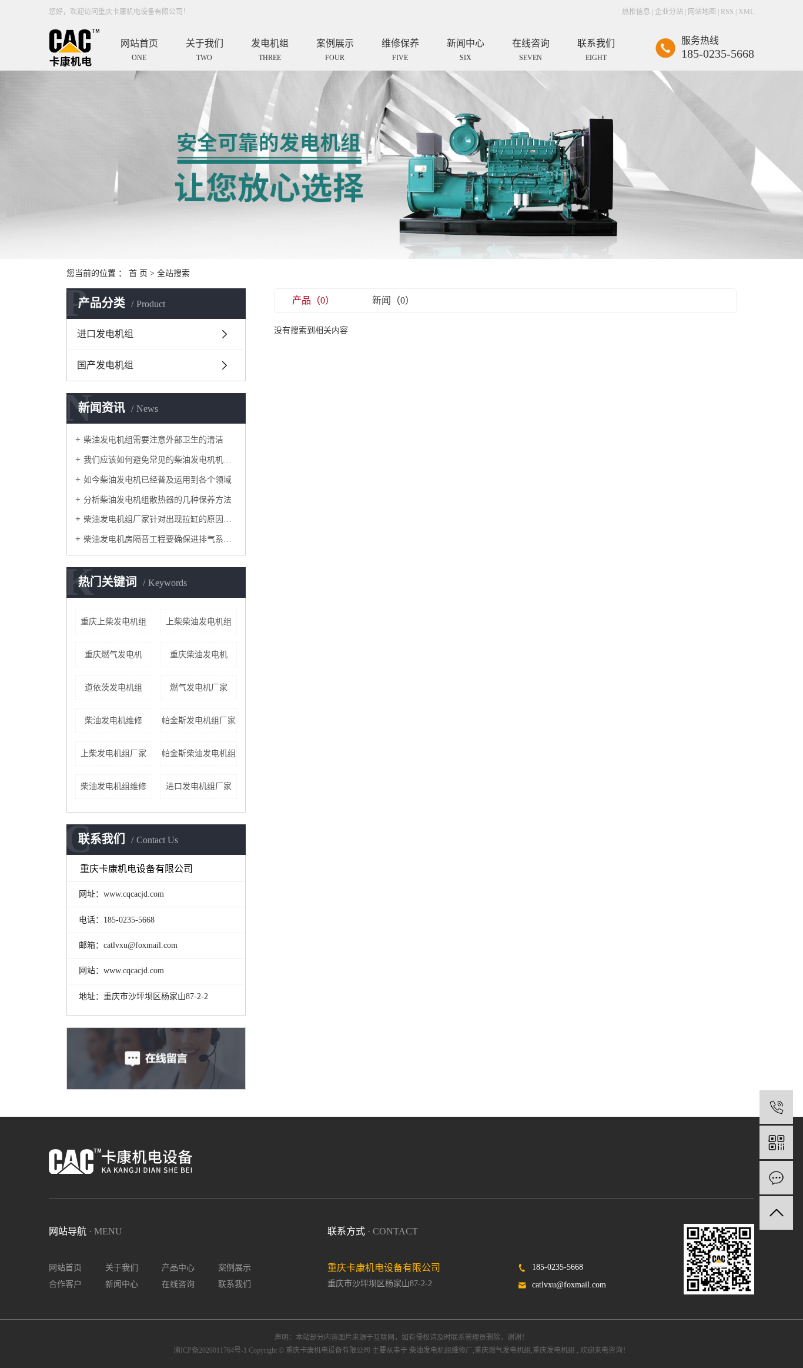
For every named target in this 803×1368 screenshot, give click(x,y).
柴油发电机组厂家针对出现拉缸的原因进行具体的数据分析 (160, 519)
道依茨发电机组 (113, 687)
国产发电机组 (105, 365)
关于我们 (121, 1267)
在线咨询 (178, 1284)
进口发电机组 (105, 334)
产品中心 (178, 1267)
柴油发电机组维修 (113, 786)
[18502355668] (776, 1107)
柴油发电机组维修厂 (441, 1350)
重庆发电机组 (554, 1350)
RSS (727, 12)
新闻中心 (121, 1284)
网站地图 (702, 12)
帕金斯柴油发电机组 (199, 753)
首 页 (138, 273)
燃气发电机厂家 (198, 687)
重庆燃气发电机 (113, 654)
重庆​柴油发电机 (198, 654)
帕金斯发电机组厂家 (199, 720)
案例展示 (234, 1267)
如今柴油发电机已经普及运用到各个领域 (157, 479)
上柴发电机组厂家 (113, 753)
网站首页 (65, 1267)
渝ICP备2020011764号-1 (210, 1350)
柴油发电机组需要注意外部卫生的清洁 (153, 439)
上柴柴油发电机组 (199, 621)
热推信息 (636, 12)
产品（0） (313, 300)
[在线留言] (776, 1177)
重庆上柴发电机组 (113, 621)
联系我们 (234, 1284)
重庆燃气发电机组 (502, 1350)
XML (746, 12)
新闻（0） (393, 300)
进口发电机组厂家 (199, 786)
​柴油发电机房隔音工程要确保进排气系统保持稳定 (160, 539)
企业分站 (669, 12)
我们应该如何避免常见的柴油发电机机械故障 (160, 459)
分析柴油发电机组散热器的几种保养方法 (157, 499)
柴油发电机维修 (113, 720)
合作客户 (65, 1284)
